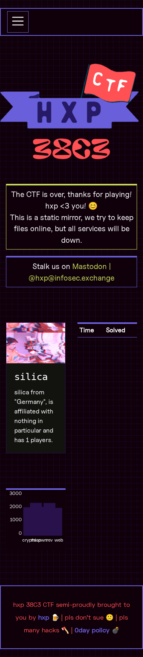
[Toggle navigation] (18, 22)
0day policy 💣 (97, 630)
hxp (43, 617)
